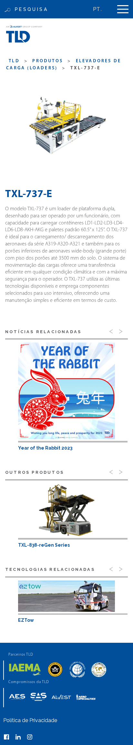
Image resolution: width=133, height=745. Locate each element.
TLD (14, 61)
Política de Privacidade (30, 720)
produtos (47, 61)
